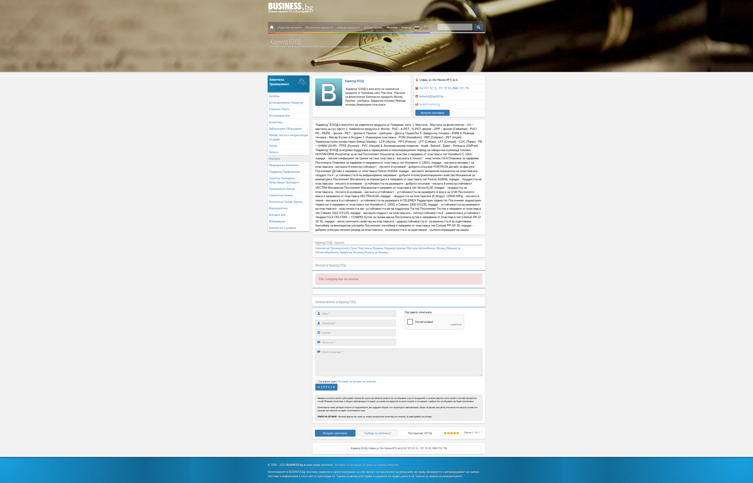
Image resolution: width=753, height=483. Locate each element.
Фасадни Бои (277, 215)
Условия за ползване (348, 465)
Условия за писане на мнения (357, 381)
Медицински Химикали (283, 165)
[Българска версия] (417, 27)
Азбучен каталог (347, 27)
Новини (406, 27)
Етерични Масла (279, 109)
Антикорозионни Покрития (286, 102)
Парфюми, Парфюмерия (284, 172)
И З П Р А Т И (326, 387)
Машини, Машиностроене (389, 248)
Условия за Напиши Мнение (380, 465)
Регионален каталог (318, 27)
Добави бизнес (373, 27)
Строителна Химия (281, 195)
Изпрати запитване (432, 113)
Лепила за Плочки (375, 252)
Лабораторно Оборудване (285, 128)
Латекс (273, 146)
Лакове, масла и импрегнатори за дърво (288, 137)
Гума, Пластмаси (361, 248)
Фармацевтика (278, 208)
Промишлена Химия (282, 189)
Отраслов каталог (288, 27)
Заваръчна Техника (351, 252)
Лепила (273, 152)
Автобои (274, 96)
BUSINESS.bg (294, 465)
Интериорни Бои (279, 115)
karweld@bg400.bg (431, 96)
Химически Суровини (282, 228)
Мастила (274, 158)
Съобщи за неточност (377, 433)
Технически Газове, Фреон (285, 202)
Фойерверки (277, 221)
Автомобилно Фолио (431, 248)
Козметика (275, 122)
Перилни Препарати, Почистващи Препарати (284, 180)
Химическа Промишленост (279, 81)
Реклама (392, 27)
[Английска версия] (425, 27)
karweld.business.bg (429, 104)
